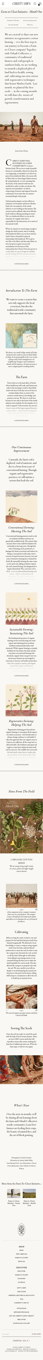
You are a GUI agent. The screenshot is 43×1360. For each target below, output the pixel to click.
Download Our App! (21, 1323)
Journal (21, 1282)
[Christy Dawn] (21, 3)
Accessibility (11, 1351)
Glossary (21, 1279)
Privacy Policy (29, 1349)
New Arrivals (21, 1254)
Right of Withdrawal (28, 1351)
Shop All (21, 1261)
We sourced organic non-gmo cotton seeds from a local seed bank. (21, 1014)
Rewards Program (21, 1312)
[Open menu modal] (2, 3)
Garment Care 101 (21, 1303)
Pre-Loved (21, 1320)
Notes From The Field (13, 25)
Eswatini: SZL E (21, 1340)
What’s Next (30, 25)
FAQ (21, 1299)
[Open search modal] (34, 3)
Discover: (21, 1271)
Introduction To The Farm (13, 20)
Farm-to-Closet (21, 1258)
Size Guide (21, 1292)
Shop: (21, 1250)
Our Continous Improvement (30, 20)
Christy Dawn (24, 1347)
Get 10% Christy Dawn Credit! (21, 1316)
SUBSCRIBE (36, 1334)
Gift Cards (21, 1288)
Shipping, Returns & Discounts (21, 1295)
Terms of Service (14, 1349)
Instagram (21, 1308)
